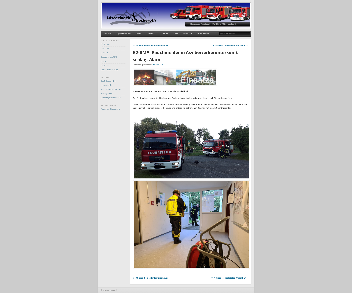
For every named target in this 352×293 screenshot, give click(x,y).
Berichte (151, 34)
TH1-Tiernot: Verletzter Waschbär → (229, 45)
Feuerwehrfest (203, 34)
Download (187, 34)
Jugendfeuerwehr (123, 34)
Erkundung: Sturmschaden (111, 98)
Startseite (107, 34)
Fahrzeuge (164, 34)
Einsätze (139, 34)
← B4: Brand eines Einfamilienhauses (151, 45)
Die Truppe (105, 44)
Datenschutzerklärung (109, 70)
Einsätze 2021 (157, 65)
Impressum (105, 65)
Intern (103, 61)
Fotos (176, 34)
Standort (104, 53)
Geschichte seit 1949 (109, 57)
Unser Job (105, 48)
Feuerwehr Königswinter (110, 109)
